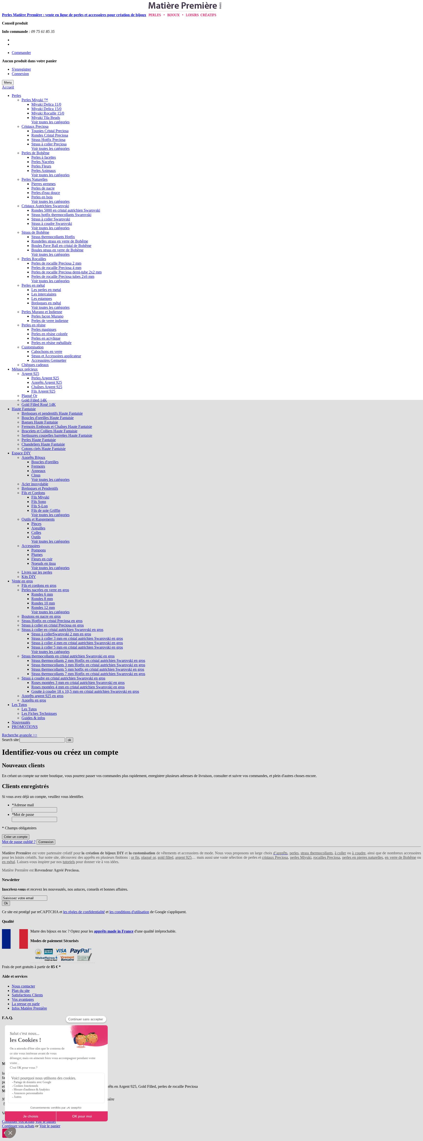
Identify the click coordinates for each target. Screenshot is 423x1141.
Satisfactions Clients (27, 995)
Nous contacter (23, 986)
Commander (21, 53)
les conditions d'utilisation (129, 912)
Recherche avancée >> (19, 735)
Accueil (8, 87)
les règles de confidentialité (84, 912)
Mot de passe (23, 814)
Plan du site (21, 990)
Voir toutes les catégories (50, 122)
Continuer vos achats (18, 1121)
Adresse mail (23, 805)
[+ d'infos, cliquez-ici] (62, 962)
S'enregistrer (21, 69)
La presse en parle (26, 1004)
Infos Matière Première (29, 1008)
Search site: (11, 740)
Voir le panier (45, 1121)
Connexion (20, 74)
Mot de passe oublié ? (18, 842)
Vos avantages (23, 999)
